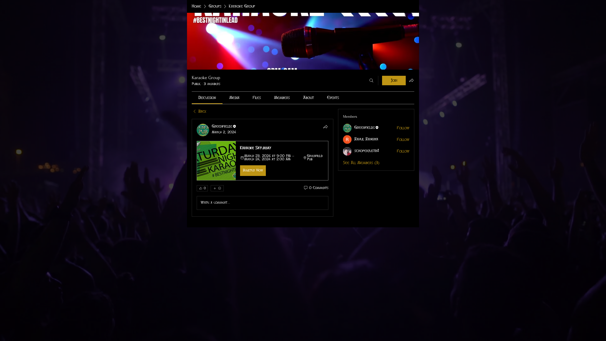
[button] (262, 160)
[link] (207, 98)
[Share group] (411, 80)
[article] (262, 167)
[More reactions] (217, 188)
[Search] (371, 80)
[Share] (325, 127)
